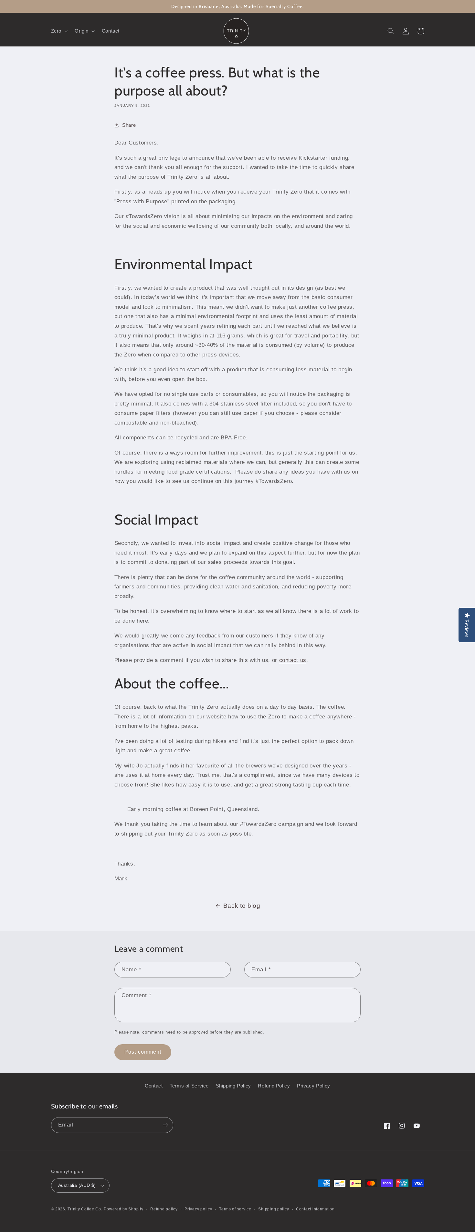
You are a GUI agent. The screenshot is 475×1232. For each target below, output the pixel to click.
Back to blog (241, 905)
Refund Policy (274, 1085)
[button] (58, 31)
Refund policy (164, 1209)
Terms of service (235, 1209)
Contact (154, 1085)
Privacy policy (198, 1209)
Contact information (315, 1209)
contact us (292, 660)
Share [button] (129, 125)
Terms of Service (189, 1085)
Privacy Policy (313, 1085)
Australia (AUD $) (77, 1185)
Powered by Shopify (123, 1209)
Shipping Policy (233, 1085)
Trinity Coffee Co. (85, 1209)
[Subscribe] (165, 1125)
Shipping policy (273, 1209)
